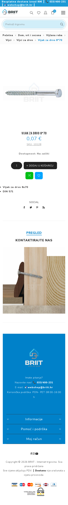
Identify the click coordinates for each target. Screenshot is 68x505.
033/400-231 (56, 1)
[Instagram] (33, 453)
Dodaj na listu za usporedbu (29, 175)
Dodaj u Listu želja (39, 175)
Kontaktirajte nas (34, 240)
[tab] (34, 233)
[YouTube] (37, 453)
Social (34, 202)
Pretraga (61, 24)
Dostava (40, 470)
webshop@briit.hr (18, 5)
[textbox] (34, 24)
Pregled (34, 233)
